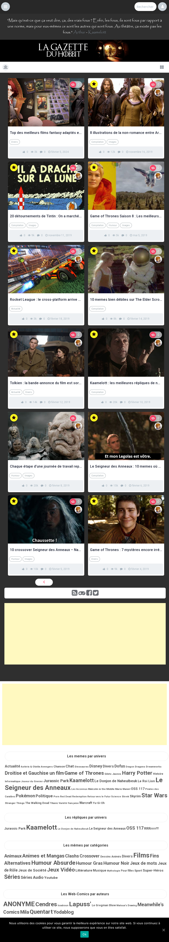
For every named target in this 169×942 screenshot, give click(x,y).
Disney (95, 766)
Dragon (130, 766)
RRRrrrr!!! (151, 828)
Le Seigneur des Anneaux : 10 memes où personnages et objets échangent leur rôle (126, 466)
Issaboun (63, 905)
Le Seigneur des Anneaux (107, 828)
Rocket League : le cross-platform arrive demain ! (46, 299)
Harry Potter (137, 773)
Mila (24, 912)
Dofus (119, 766)
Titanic (54, 803)
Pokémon (25, 795)
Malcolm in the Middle (101, 789)
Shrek (125, 796)
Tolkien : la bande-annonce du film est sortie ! (46, 383)
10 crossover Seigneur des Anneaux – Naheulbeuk (46, 550)
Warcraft (85, 803)
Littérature (83, 870)
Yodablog (63, 912)
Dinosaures (82, 766)
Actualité (15, 309)
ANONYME (19, 904)
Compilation (97, 142)
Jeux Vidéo (61, 869)
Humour (113, 225)
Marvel (126, 789)
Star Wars (154, 795)
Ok (84, 934)
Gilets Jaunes (113, 773)
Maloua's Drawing (126, 905)
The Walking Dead (37, 803)
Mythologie (113, 870)
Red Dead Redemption (73, 796)
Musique (99, 870)
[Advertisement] (85, 634)
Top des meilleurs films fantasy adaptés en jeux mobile (46, 133)
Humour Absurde (53, 862)
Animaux (13, 856)
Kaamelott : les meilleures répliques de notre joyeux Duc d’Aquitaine (126, 383)
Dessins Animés (110, 856)
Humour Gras (89, 863)
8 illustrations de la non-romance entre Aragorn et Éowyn (126, 133)
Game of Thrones (84, 773)
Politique (44, 796)
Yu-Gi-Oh (99, 803)
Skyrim (135, 796)
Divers (14, 142)
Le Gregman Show (104, 905)
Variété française (69, 803)
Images (112, 142)
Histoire (158, 773)
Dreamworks (154, 766)
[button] (5, 6)
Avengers (47, 766)
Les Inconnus (79, 789)
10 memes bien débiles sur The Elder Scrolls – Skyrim (126, 299)
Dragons (140, 766)
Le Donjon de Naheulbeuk (115, 781)
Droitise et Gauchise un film (34, 773)
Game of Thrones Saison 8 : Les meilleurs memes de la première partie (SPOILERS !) (126, 216)
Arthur (79, 32)
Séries (12, 877)
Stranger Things (15, 803)
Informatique (12, 781)
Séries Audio (32, 877)
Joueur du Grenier (32, 781)
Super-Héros (153, 870)
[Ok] (163, 930)
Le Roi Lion (146, 781)
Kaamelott (97, 32)
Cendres (46, 904)
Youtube (51, 878)
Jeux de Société (32, 870)
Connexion (162, 6)
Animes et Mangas (43, 856)
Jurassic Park (56, 780)
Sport (138, 870)
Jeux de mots (143, 863)
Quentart (41, 911)
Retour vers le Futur (98, 796)
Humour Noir (116, 863)
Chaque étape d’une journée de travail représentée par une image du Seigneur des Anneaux (46, 466)
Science (116, 796)
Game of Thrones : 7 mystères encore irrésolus (126, 550)
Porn (56, 796)
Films (141, 855)
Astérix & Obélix (30, 766)
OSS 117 (138, 789)
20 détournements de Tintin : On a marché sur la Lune (46, 216)
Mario (118, 789)
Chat (70, 766)
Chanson (59, 766)
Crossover (90, 856)
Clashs (72, 856)
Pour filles (127, 870)
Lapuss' (80, 904)
